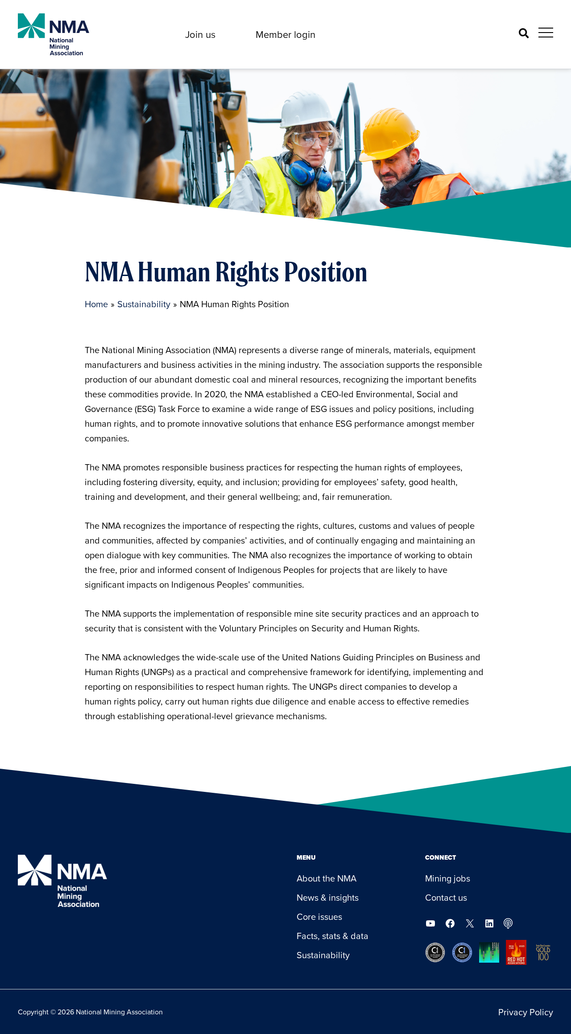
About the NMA (326, 878)
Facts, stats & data (332, 935)
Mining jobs (447, 878)
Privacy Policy (525, 1011)
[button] (200, 34)
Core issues (319, 916)
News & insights (328, 897)
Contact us (446, 897)
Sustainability (323, 954)
